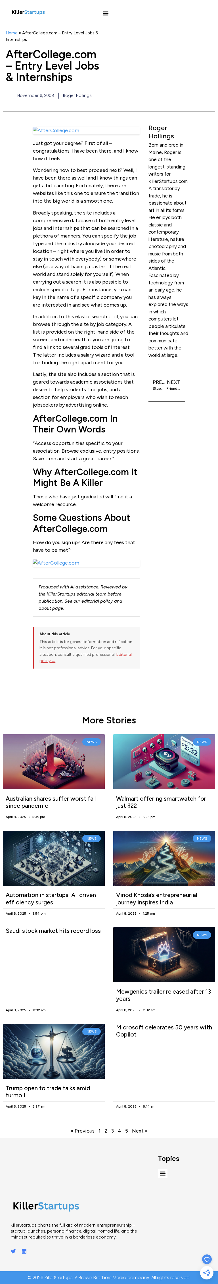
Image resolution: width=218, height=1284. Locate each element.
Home (12, 33)
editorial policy (97, 601)
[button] (105, 13)
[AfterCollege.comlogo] (86, 563)
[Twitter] (13, 1251)
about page (51, 608)
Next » (140, 1131)
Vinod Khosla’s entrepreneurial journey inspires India (156, 898)
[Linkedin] (24, 1251)
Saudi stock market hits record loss (53, 930)
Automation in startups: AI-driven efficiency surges (51, 898)
